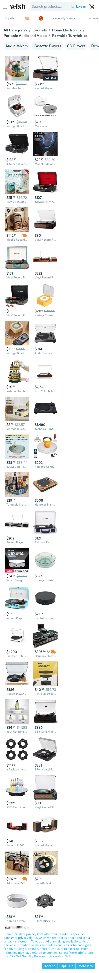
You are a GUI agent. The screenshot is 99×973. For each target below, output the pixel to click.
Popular (10, 18)
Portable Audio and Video (25, 35)
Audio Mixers (17, 46)
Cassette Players (47, 46)
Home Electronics (66, 30)
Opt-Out (67, 966)
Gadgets (39, 30)
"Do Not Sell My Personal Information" (37, 956)
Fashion (92, 18)
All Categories (15, 30)
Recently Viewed (64, 18)
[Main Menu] (5, 7)
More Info (86, 966)
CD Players (76, 46)
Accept (50, 966)
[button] (72, 6)
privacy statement (17, 941)
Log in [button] (81, 6)
